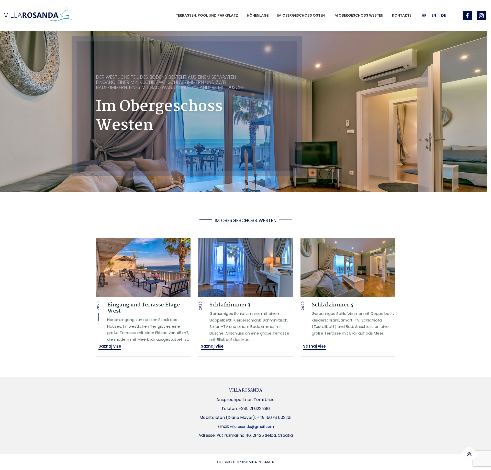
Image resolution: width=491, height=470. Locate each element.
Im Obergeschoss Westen (358, 15)
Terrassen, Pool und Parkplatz (207, 15)
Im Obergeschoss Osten (301, 15)
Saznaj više (109, 346)
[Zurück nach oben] (469, 454)
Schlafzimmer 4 (332, 305)
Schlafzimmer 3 (230, 305)
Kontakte (401, 15)
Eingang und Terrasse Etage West (143, 308)
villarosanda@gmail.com (252, 426)
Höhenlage (258, 15)
